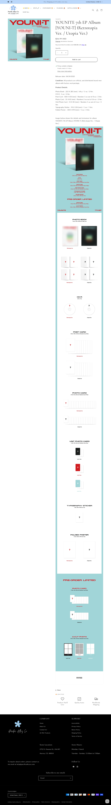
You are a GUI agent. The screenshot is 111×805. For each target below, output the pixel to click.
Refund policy (26, 802)
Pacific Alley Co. (16, 802)
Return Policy (76, 729)
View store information (64, 71)
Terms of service (45, 802)
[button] (27, 8)
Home (41, 723)
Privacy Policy (76, 726)
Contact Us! (43, 729)
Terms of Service (77, 736)
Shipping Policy (76, 733)
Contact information (67, 802)
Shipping (58, 41)
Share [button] (59, 690)
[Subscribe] (70, 778)
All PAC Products (45, 733)
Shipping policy (56, 802)
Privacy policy (36, 802)
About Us (43, 726)
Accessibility (76, 723)
